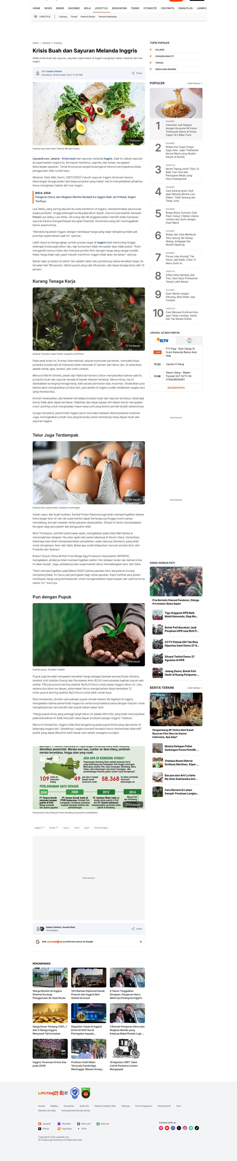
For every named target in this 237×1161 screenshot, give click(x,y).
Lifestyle (101, 8)
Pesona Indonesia (108, 16)
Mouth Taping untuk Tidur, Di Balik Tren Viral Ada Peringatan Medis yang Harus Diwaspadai (182, 173)
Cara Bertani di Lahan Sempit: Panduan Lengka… (182, 791)
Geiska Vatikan (54, 71)
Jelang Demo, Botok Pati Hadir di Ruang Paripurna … (182, 672)
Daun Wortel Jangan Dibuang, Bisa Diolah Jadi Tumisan (180, 297)
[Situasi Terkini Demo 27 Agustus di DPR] (157, 658)
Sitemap (126, 1106)
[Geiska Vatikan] (37, 73)
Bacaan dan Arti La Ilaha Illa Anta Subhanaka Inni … (181, 777)
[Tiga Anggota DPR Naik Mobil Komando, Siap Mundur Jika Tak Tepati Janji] (157, 614)
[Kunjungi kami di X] (179, 1128)
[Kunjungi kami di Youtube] (167, 1128)
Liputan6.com (62, 1137)
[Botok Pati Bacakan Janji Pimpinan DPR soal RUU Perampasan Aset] (157, 629)
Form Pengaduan (143, 1106)
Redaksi (54, 1106)
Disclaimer (69, 1106)
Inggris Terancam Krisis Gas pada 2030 (49, 1064)
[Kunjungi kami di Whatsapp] (191, 1128)
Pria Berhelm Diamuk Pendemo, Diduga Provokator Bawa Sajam (175, 602)
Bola (87, 8)
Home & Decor (88, 16)
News (48, 8)
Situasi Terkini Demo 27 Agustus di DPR (180, 658)
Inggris (108, 158)
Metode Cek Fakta (47, 1110)
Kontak (41, 1106)
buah (73, 158)
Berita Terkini (162, 687)
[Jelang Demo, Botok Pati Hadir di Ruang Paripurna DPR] (157, 673)
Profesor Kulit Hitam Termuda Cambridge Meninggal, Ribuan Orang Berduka (86, 1066)
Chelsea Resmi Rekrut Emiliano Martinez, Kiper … (181, 762)
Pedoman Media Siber (105, 1106)
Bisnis (60, 8)
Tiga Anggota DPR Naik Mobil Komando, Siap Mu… (181, 614)
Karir (178, 1106)
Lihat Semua (194, 83)
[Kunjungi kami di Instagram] (185, 1128)
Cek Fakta (167, 8)
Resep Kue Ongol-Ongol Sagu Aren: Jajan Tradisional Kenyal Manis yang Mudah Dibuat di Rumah (182, 151)
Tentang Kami (164, 1106)
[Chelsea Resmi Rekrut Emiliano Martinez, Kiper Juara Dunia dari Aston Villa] (157, 762)
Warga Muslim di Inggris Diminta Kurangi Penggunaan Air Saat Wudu (49, 994)
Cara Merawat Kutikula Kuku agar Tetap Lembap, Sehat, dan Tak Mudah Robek (182, 315)
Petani (37, 217)
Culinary (63, 16)
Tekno (135, 8)
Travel (74, 16)
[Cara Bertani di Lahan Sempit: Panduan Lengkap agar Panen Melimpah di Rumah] (157, 792)
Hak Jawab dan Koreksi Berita (75, 1110)
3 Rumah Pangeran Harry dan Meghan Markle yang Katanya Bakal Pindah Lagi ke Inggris (127, 1030)
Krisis (65, 158)
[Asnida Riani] (42, 928)
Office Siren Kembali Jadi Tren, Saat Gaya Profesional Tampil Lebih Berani (182, 278)
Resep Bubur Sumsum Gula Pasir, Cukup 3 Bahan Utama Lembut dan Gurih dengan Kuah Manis (182, 217)
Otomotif (150, 8)
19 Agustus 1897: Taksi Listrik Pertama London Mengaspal (124, 1066)
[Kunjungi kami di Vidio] (161, 1128)
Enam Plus (185, 8)
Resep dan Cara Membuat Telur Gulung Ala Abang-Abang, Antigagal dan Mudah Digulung (181, 239)
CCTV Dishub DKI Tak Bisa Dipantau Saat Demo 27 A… (182, 643)
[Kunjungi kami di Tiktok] (197, 1128)
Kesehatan (119, 8)
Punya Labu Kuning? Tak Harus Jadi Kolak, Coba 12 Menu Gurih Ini (181, 259)
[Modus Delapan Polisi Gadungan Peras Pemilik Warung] (157, 748)
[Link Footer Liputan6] (53, 1093)
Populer (157, 83)
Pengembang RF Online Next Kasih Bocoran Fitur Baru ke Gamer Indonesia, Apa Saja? (173, 733)
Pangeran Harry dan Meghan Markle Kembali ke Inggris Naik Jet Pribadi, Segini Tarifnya (85, 199)
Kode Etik (84, 1106)
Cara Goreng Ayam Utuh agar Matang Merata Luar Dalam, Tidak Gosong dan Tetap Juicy (180, 195)
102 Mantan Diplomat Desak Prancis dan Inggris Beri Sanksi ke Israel (88, 994)
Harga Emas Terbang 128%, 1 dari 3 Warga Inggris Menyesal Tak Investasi (50, 1030)
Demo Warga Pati (162, 563)
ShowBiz (74, 8)
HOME (36, 8)
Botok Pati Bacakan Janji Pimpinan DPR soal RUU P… (182, 629)
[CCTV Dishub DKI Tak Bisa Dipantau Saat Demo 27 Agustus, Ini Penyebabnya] (157, 644)
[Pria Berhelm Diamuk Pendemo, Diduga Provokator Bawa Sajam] (176, 581)
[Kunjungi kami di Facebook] (173, 1128)
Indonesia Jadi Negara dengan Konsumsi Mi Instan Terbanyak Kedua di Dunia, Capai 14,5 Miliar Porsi (181, 129)
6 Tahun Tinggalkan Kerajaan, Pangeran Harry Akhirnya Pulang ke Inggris (126, 994)
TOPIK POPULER (159, 42)
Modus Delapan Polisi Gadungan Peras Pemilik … (182, 748)
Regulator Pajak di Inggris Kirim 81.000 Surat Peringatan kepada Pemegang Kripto (86, 1030)
